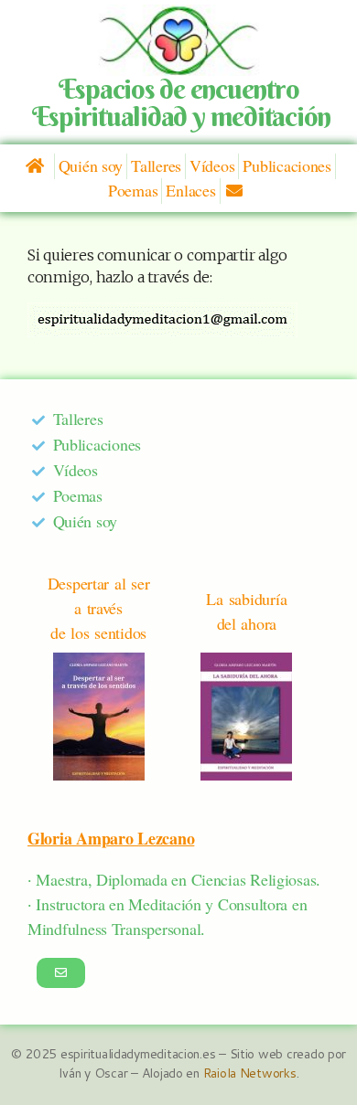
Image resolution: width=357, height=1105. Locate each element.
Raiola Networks (250, 1073)
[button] (61, 973)
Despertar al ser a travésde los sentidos (99, 607)
